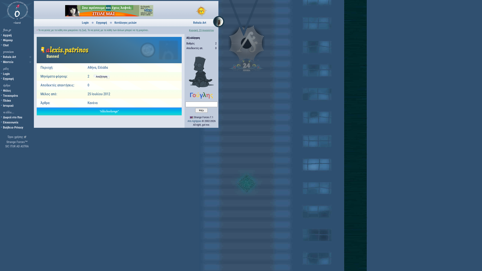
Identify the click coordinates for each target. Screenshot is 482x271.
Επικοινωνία (10, 122)
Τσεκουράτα (10, 95)
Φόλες (7, 90)
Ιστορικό (8, 105)
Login (6, 74)
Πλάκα (7, 100)
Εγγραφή (8, 79)
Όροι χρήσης (15, 137)
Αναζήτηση (101, 76)
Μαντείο (8, 62)
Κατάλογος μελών (125, 22)
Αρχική (7, 35)
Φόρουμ (8, 40)
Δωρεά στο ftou (12, 117)
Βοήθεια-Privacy (13, 127)
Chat (6, 45)
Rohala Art (9, 57)
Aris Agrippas (194, 121)
